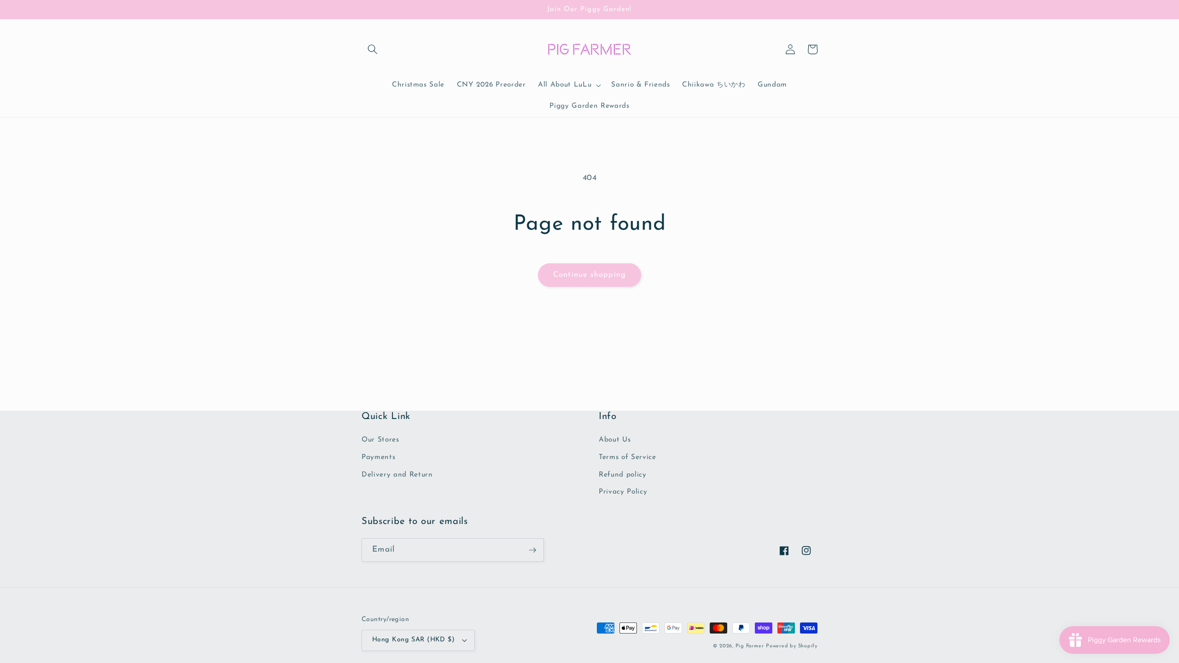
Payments (378, 457)
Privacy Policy (623, 491)
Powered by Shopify (791, 646)
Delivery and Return (397, 474)
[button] (373, 49)
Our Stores (380, 439)
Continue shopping (589, 275)
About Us (614, 439)
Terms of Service (627, 457)
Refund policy (623, 474)
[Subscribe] (532, 550)
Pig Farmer (749, 646)
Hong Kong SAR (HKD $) (413, 639)
